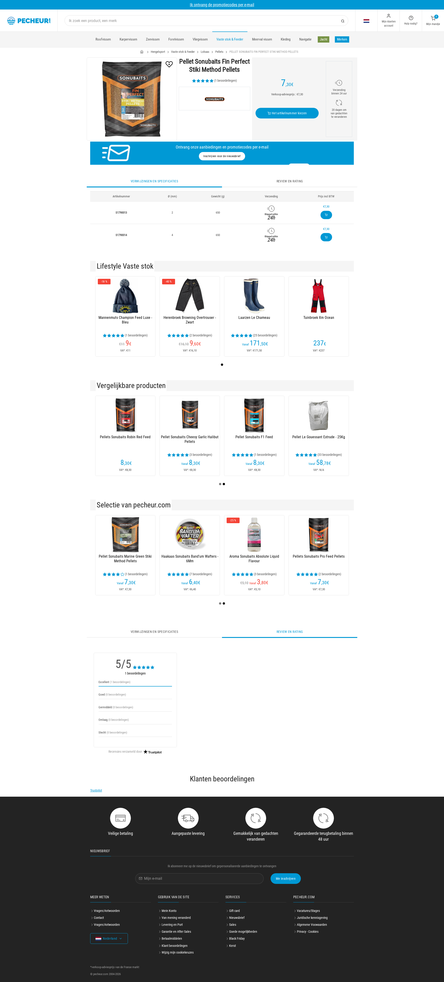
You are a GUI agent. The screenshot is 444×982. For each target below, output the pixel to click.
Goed (112, 694)
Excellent (114, 682)
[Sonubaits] (214, 98)
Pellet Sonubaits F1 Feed (254, 437)
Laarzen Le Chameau (254, 317)
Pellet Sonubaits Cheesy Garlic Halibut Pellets (190, 439)
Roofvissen (103, 39)
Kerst (232, 946)
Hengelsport (158, 51)
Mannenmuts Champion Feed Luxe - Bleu (125, 319)
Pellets (219, 51)
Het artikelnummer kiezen (289, 113)
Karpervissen (128, 39)
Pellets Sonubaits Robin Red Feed (125, 437)
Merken (342, 39)
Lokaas (205, 51)
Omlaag (114, 719)
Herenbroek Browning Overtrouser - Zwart (189, 319)
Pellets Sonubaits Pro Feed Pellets (319, 556)
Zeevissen (153, 39)
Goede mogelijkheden (243, 931)
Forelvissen (176, 39)
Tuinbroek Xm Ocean (318, 317)
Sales (232, 924)
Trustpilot (96, 790)
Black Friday (237, 938)
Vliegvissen (200, 39)
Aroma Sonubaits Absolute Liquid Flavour (254, 558)
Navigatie (305, 39)
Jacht (323, 39)
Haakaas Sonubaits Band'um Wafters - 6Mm (189, 558)
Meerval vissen (262, 39)
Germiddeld (116, 707)
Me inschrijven (286, 878)
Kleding (285, 39)
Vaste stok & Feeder (229, 39)
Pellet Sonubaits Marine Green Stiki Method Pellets (125, 558)
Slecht (113, 732)
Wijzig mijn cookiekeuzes (178, 952)
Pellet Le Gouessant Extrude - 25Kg (318, 437)
